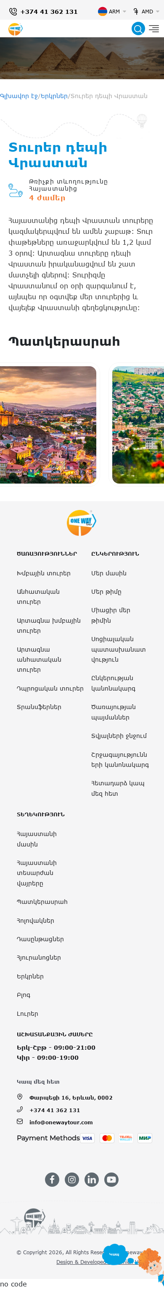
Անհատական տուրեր (38, 596)
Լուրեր (27, 1013)
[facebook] (52, 1180)
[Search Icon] (138, 28)
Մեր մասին (109, 573)
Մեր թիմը (106, 591)
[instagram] (72, 1180)
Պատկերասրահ (42, 901)
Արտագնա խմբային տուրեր (49, 625)
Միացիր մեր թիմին (110, 615)
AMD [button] (147, 11)
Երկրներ (54, 95)
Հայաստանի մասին (37, 838)
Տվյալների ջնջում (119, 735)
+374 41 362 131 (49, 11)
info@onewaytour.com (61, 1122)
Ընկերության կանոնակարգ (113, 682)
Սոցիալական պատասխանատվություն (118, 649)
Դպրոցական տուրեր (50, 688)
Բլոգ (23, 994)
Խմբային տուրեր (44, 573)
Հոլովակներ (35, 920)
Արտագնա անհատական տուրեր (39, 659)
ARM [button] (114, 11)
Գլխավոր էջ (19, 95)
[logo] (15, 29)
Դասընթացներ (40, 938)
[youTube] (111, 1180)
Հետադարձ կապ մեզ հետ (118, 788)
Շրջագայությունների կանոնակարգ (120, 759)
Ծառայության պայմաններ (113, 711)
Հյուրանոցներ (39, 957)
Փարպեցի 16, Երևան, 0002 (71, 1097)
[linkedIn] (92, 1180)
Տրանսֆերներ (39, 706)
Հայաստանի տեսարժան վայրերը (37, 873)
